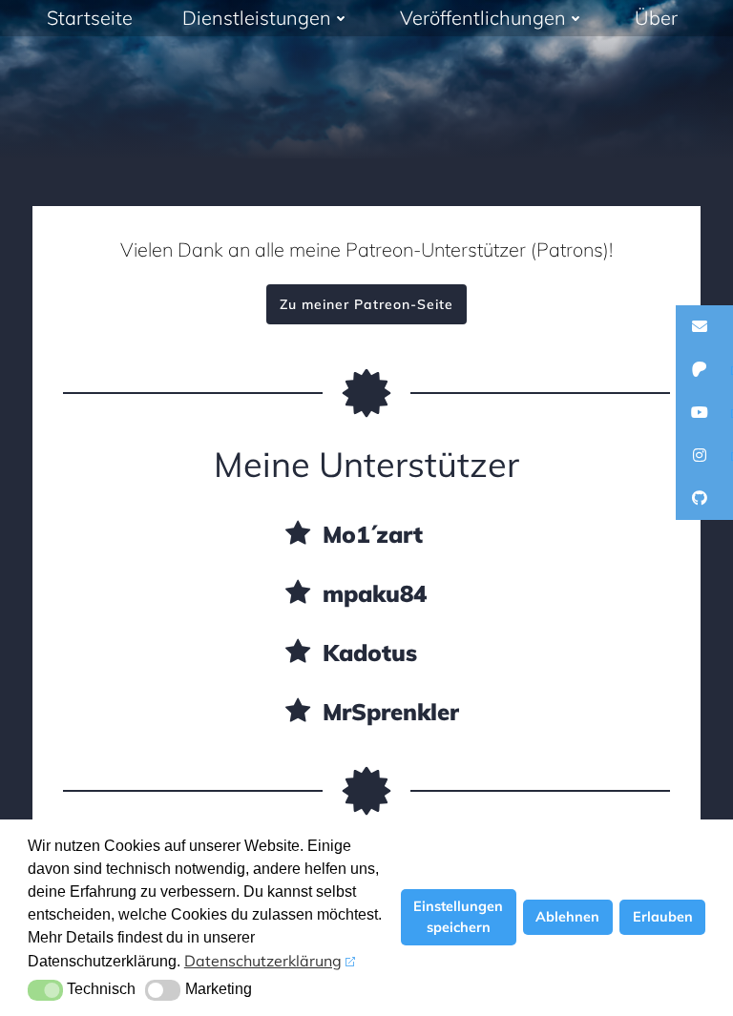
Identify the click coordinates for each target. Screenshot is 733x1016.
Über (656, 18)
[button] (45, 990)
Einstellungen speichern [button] (458, 917)
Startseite (90, 18)
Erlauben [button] (663, 916)
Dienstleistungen (256, 18)
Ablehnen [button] (567, 916)
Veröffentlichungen (483, 18)
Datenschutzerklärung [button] (263, 960)
